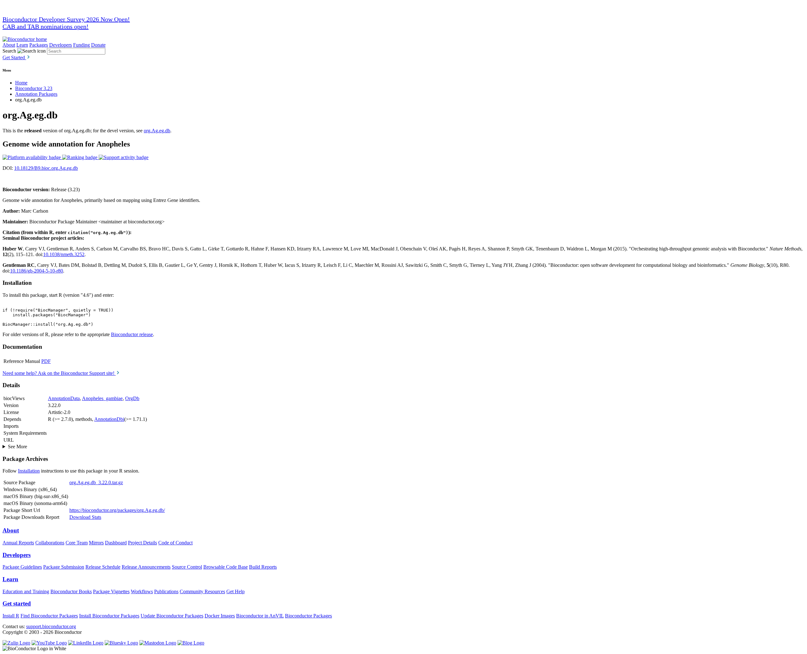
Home (21, 82)
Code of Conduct (175, 542)
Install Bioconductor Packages (109, 615)
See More (17, 446)
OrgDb (132, 398)
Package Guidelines (22, 567)
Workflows (142, 591)
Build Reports (263, 567)
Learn (22, 45)
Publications (166, 591)
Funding (81, 45)
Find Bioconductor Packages (49, 615)
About (9, 45)
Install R (11, 615)
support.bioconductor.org (51, 626)
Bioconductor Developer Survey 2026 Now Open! (66, 19)
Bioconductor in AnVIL (260, 615)
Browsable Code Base (225, 567)
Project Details (142, 542)
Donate (98, 45)
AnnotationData (64, 398)
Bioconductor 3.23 (33, 88)
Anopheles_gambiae (102, 398)
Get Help (235, 591)
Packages (38, 45)
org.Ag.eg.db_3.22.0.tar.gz (96, 482)
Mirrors (96, 542)
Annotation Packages (36, 94)
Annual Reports (18, 542)
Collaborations (49, 542)
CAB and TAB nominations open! (46, 26)
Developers (60, 45)
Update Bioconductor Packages (172, 615)
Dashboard (116, 542)
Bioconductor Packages (308, 615)
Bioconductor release (132, 334)
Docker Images (220, 615)
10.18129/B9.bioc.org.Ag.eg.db (46, 168)
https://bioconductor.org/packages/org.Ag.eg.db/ (117, 510)
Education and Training (26, 591)
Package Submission (63, 567)
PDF (46, 361)
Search (9, 51)
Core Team (77, 542)
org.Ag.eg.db (157, 130)
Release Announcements (146, 567)
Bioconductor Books (71, 591)
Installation (29, 470)
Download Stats (85, 517)
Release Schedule (102, 567)
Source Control (187, 567)
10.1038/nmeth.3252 (63, 254)
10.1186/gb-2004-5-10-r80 (36, 270)
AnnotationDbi (109, 419)
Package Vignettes (111, 591)
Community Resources (202, 591)
